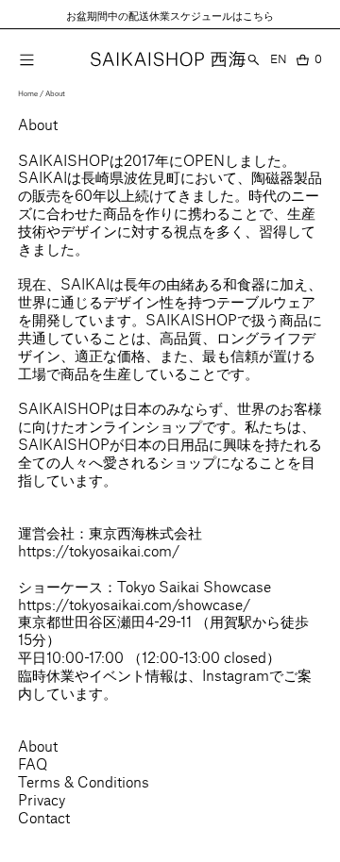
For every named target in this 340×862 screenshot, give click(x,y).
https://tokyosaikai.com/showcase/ (134, 604)
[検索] (254, 59)
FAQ (32, 763)
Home (28, 93)
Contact (44, 817)
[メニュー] (27, 59)
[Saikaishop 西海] (168, 59)
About (55, 93)
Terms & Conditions (83, 781)
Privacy (41, 799)
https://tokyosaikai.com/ (98, 550)
